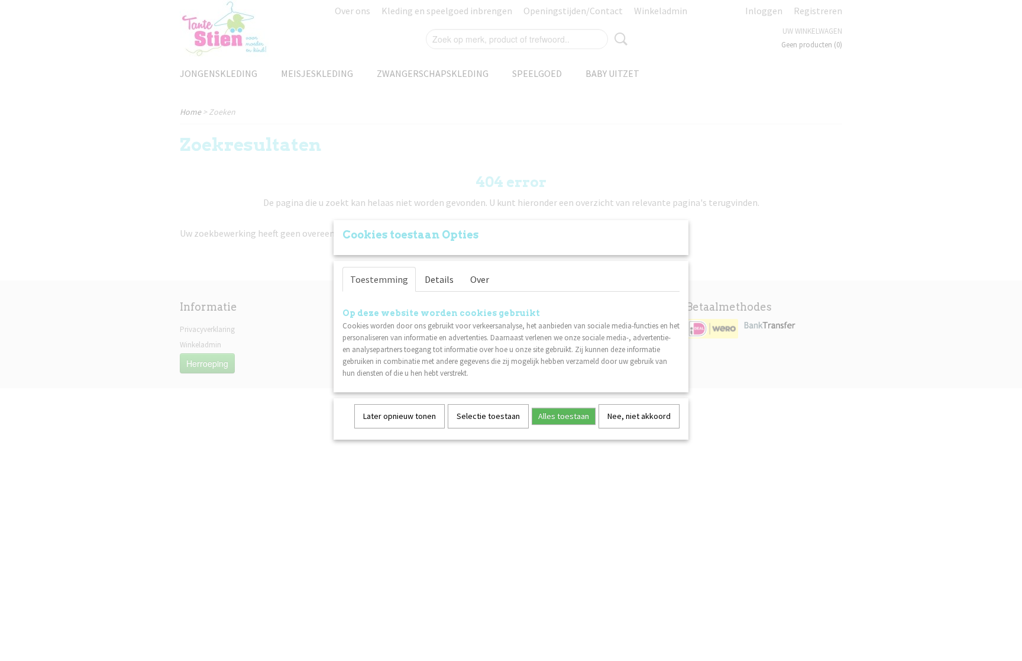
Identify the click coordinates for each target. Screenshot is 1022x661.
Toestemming (379, 279)
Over (479, 279)
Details (439, 279)
